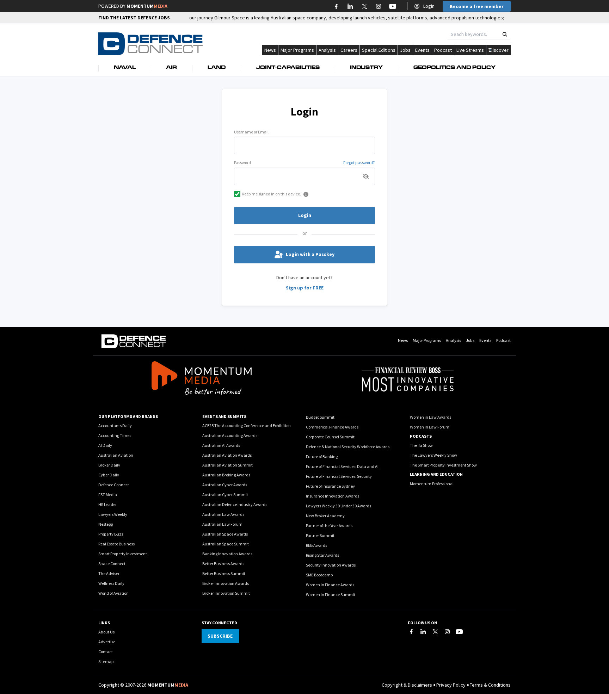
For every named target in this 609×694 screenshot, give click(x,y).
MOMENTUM (147, 6)
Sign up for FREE (305, 288)
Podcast (443, 50)
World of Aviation (113, 593)
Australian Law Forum (222, 524)
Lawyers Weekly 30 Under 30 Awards (338, 505)
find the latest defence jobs (134, 17)
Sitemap (106, 661)
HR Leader (107, 504)
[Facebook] (411, 631)
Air (171, 68)
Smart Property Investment (122, 553)
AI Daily (105, 445)
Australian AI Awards (221, 445)
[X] (435, 631)
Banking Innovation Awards (227, 553)
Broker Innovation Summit (226, 593)
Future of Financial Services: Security (339, 476)
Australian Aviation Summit (227, 465)
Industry (366, 68)
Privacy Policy (451, 685)
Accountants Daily (115, 425)
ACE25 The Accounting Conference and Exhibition (246, 425)
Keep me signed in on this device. (271, 193)
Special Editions (378, 50)
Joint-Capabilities (288, 68)
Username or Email (251, 132)
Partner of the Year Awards (329, 525)
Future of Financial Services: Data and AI (342, 466)
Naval (125, 68)
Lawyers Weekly (112, 514)
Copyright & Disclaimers (407, 685)
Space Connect (111, 563)
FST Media (107, 494)
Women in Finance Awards (330, 584)
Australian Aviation (115, 455)
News (270, 50)
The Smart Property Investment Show (443, 465)
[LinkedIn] (423, 631)
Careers (348, 50)
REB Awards (316, 545)
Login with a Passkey (310, 254)
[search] (505, 34)
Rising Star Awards (322, 555)
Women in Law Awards (430, 417)
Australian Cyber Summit (225, 494)
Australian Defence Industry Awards (234, 504)
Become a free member (477, 6)
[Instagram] (447, 631)
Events (422, 50)
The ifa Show (421, 445)
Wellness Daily (111, 583)
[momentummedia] (201, 379)
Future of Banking (322, 456)
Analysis (327, 50)
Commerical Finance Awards (332, 427)
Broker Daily (109, 465)
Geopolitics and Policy (454, 68)
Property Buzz (110, 534)
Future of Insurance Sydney (330, 486)
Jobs (405, 50)
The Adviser (108, 573)
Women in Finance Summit (330, 594)
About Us (106, 631)
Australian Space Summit (225, 543)
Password (242, 162)
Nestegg (105, 524)
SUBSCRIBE (220, 636)
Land (217, 68)
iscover (501, 50)
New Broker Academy (325, 515)
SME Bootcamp (319, 574)
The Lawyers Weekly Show (433, 455)
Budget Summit (320, 417)
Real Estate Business (116, 543)
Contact (105, 651)
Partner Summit (320, 535)
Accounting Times (114, 435)
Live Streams (470, 50)
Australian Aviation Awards (227, 455)
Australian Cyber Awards (224, 484)
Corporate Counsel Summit (330, 436)
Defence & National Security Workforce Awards (347, 446)
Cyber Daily (108, 474)
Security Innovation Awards (331, 565)
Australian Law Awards (223, 514)
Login (429, 6)
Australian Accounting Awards (229, 435)
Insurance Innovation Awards (332, 496)
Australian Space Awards (225, 534)
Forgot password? (359, 162)
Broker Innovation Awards (225, 583)
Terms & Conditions (490, 685)
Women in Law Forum (429, 427)
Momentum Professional (432, 483)
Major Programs (297, 50)
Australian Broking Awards (226, 474)
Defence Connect (113, 484)
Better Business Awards (223, 563)
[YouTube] (459, 631)
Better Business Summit (223, 573)
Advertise (106, 641)
